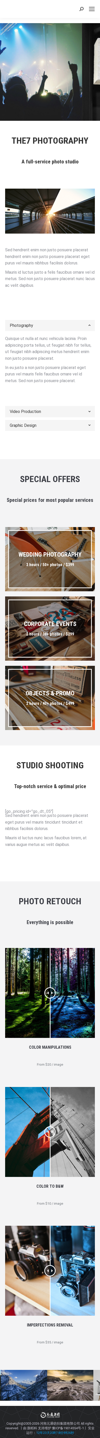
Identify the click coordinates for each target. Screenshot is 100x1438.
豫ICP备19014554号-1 (68, 1428)
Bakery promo (41, 82)
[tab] (50, 325)
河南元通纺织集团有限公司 (60, 1423)
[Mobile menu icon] (92, 9)
